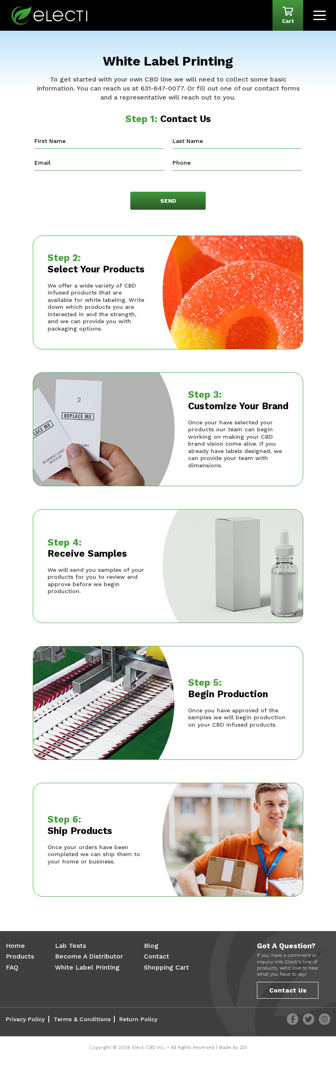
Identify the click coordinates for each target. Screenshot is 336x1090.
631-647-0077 (162, 88)
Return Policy (138, 1019)
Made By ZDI (233, 1047)
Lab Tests (70, 946)
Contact (156, 956)
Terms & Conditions (82, 1019)
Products (20, 956)
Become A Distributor (89, 956)
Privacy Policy (25, 1019)
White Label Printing (87, 967)
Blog (151, 946)
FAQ (12, 967)
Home (15, 946)
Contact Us (287, 990)
